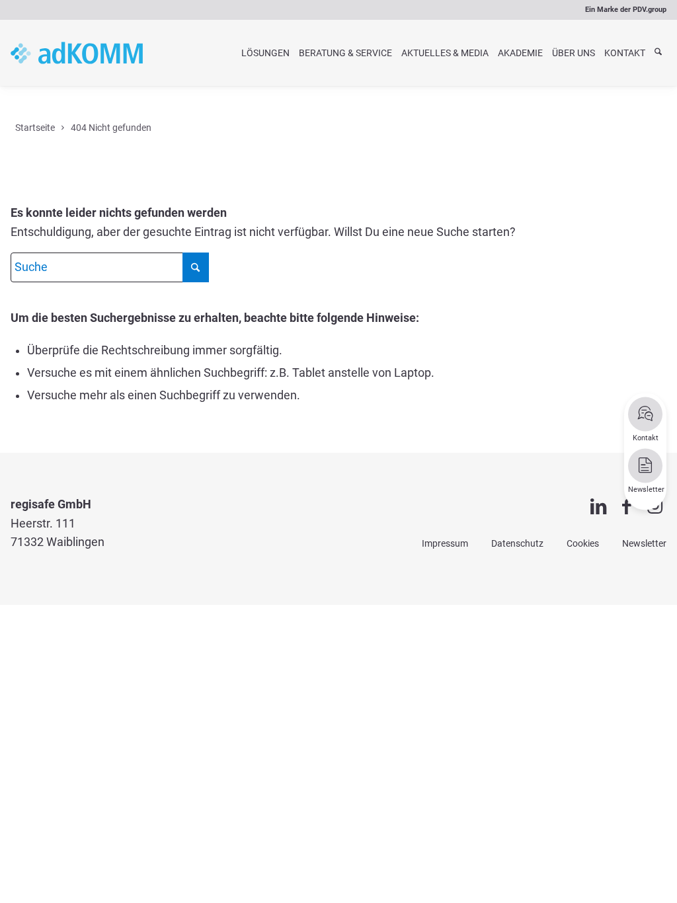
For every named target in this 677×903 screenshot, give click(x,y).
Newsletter (644, 543)
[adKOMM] (77, 52)
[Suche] (658, 53)
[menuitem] (265, 53)
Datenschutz (517, 543)
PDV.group (649, 9)
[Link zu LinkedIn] (599, 507)
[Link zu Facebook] (626, 507)
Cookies (583, 543)
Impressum (445, 543)
